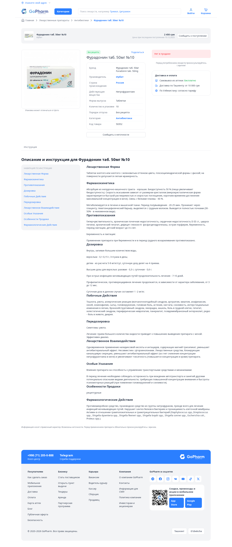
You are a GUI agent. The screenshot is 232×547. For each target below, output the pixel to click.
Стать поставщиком (69, 477)
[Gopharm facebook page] (160, 479)
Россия (120, 82)
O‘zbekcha (196, 531)
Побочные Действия (35, 196)
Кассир (92, 488)
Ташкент (179, 531)
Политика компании (130, 497)
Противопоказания (34, 184)
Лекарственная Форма (36, 173)
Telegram (66, 455)
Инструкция (30, 146)
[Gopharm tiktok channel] (190, 479)
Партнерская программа (65, 505)
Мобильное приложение (35, 484)
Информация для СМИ (128, 490)
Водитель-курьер (98, 482)
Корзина (206, 13)
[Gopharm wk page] (175, 479)
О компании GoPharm (131, 477)
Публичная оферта (38, 514)
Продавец (94, 499)
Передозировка (32, 201)
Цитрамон (124, 11)
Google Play (191, 502)
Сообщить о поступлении (193, 35)
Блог (30, 508)
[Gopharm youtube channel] (183, 479)
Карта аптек (34, 503)
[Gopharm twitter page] (198, 479)
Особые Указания (33, 213)
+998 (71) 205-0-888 (41, 455)
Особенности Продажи (36, 218)
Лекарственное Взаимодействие (41, 207)
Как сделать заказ (37, 477)
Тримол (114, 11)
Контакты (124, 482)
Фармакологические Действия (40, 224)
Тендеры (63, 491)
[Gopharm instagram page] (168, 479)
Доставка (33, 491)
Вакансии (94, 477)
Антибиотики (124, 118)
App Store (174, 502)
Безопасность (35, 520)
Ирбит (39, 37)
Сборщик (94, 494)
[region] (50, 79)
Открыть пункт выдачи (66, 484)
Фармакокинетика (34, 179)
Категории (63, 11)
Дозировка (30, 190)
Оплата (32, 497)
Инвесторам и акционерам (127, 505)
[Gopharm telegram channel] (153, 479)
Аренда (62, 497)
